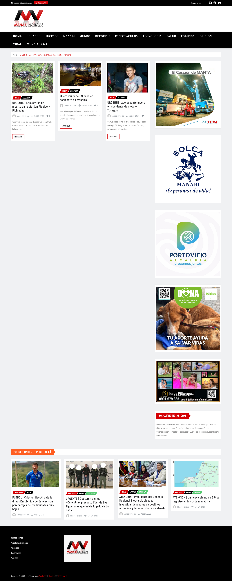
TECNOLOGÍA (152, 36)
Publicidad (15, 547)
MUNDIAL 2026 (37, 44)
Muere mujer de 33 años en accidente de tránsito (76, 98)
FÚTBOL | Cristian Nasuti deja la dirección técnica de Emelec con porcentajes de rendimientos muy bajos (33, 503)
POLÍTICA (188, 36)
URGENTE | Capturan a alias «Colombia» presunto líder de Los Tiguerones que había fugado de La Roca (87, 504)
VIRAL (17, 44)
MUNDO (85, 36)
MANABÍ (69, 36)
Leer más (18, 136)
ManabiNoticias (23, 116)
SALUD (171, 36)
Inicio (15, 55)
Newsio (51, 576)
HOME (17, 36)
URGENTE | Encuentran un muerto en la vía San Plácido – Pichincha (45, 55)
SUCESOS (52, 36)
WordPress (42, 576)
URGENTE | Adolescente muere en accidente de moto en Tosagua (126, 106)
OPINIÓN (206, 36)
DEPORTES (102, 36)
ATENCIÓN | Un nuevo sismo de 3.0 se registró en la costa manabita (196, 499)
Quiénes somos (17, 537)
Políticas (14, 558)
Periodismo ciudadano (19, 542)
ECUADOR (34, 36)
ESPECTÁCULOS (126, 36)
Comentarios (16, 553)
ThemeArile (62, 576)
